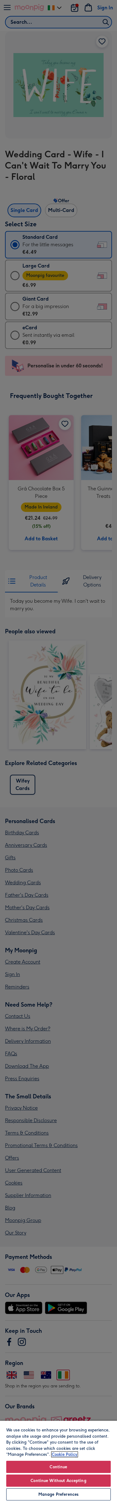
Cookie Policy (64, 1454)
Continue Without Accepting (58, 1480)
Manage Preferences (58, 1494)
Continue (58, 1467)
